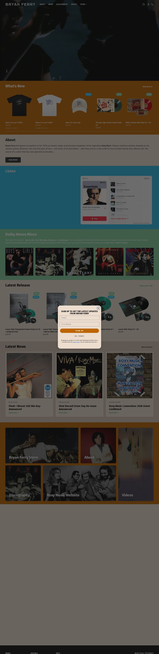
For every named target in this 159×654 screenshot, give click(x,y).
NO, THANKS (79, 336)
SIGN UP (79, 331)
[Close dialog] (98, 308)
